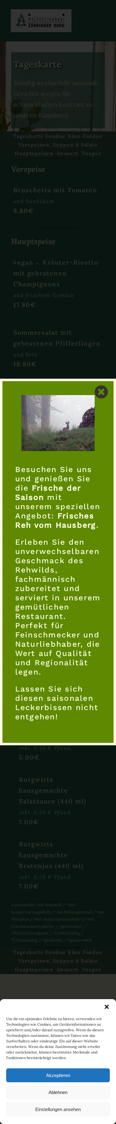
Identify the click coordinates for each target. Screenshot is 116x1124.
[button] (107, 1007)
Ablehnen (58, 1092)
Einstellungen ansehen (58, 1109)
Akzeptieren (58, 1075)
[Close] (101, 392)
